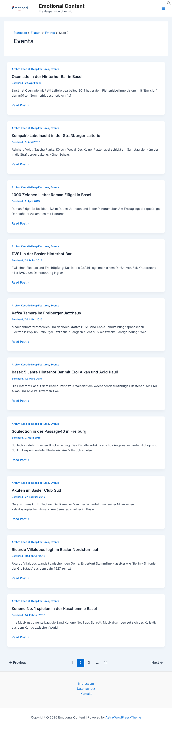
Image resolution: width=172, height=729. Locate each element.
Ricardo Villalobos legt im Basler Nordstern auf (55, 549)
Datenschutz (86, 689)
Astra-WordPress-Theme (123, 717)
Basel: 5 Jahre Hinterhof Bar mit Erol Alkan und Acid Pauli (65, 372)
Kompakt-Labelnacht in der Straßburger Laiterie (56, 135)
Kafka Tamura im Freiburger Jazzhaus (46, 313)
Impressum (86, 684)
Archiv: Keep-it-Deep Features (30, 69)
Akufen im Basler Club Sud (36, 490)
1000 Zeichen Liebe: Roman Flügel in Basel (51, 194)
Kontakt (86, 694)
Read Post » (20, 105)
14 (106, 663)
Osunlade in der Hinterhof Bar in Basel (47, 76)
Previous (17, 663)
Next (157, 663)
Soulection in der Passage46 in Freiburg (49, 431)
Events (55, 69)
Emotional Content (62, 6)
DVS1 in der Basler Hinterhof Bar (42, 253)
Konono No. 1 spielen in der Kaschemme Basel (54, 608)
